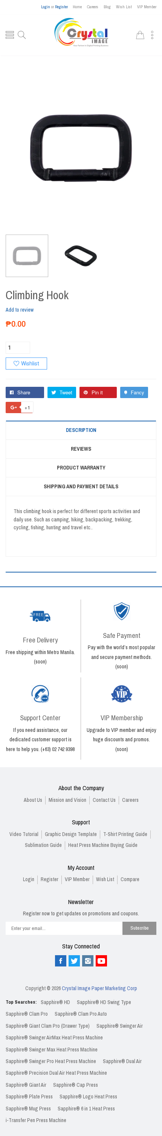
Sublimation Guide (43, 845)
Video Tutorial (23, 834)
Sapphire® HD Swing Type (104, 1002)
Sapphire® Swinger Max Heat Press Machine (52, 1049)
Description (81, 430)
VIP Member (146, 7)
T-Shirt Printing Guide (125, 834)
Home (77, 7)
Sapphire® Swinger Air (119, 1026)
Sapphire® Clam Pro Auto (81, 1014)
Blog (107, 7)
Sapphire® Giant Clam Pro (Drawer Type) (48, 1026)
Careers (92, 7)
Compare (130, 879)
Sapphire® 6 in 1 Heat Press (86, 1108)
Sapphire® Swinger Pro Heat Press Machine (51, 1061)
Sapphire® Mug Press (28, 1108)
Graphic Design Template (71, 834)
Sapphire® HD (55, 1002)
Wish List (124, 7)
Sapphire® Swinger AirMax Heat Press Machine (54, 1037)
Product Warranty (81, 468)
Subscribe (139, 928)
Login (45, 7)
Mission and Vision (67, 800)
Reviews (81, 449)
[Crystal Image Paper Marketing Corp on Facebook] (60, 960)
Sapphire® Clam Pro (27, 1014)
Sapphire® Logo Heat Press (88, 1096)
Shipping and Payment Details (81, 486)
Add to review (20, 310)
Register (61, 7)
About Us (33, 800)
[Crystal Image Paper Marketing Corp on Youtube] (101, 960)
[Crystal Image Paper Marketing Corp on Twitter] (74, 960)
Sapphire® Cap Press (75, 1085)
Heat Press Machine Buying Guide (103, 845)
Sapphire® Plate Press (29, 1096)
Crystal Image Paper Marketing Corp (99, 988)
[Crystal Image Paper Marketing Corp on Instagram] (87, 960)
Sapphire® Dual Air (122, 1061)
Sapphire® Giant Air (26, 1085)
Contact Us (104, 800)
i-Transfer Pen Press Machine (36, 1120)
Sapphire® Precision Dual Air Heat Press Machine (56, 1073)
